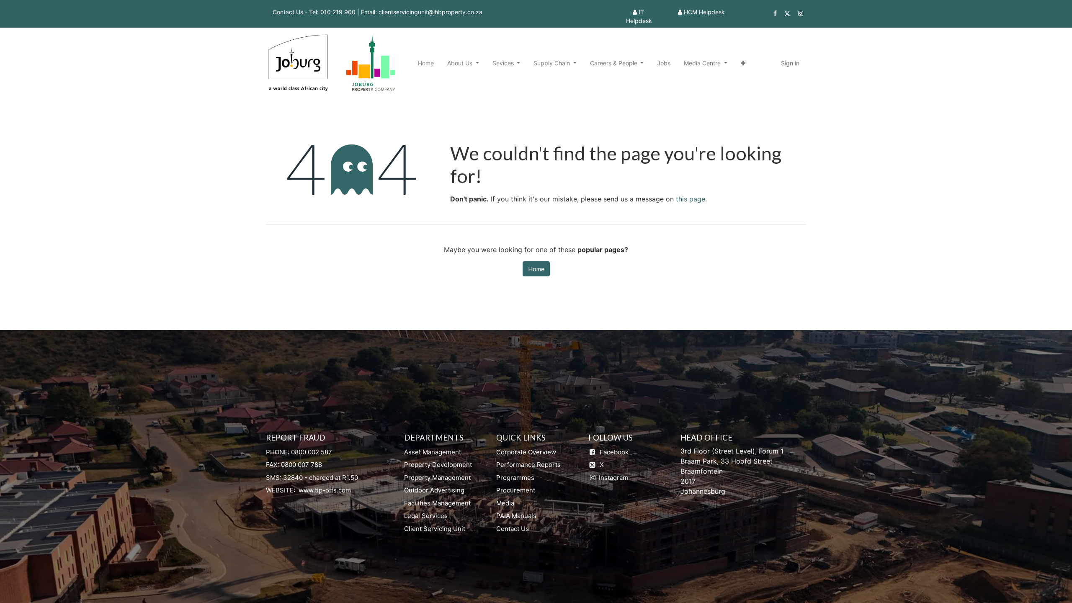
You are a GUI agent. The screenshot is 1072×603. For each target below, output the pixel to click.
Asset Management (432, 452)
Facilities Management (437, 503)
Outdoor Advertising (434, 490)
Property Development (438, 465)
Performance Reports (528, 465)
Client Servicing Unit (434, 529)
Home (536, 269)
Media (505, 503)
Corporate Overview (526, 452)
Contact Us (512, 529)
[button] (743, 63)
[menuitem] (426, 63)
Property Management (437, 478)
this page (690, 199)
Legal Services (426, 516)
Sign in (790, 63)
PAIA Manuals (516, 516)
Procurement (515, 490)
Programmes (515, 478)
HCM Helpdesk (704, 11)
